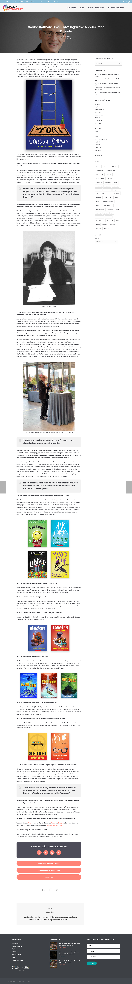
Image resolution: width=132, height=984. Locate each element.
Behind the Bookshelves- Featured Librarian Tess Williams (107, 75)
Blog (82, 8)
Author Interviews (96, 8)
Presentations (98, 153)
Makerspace (98, 147)
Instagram (61, 823)
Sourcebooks (110, 220)
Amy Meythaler (98, 107)
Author (104, 166)
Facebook (31, 823)
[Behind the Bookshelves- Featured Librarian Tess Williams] (53, 946)
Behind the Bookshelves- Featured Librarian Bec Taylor (107, 84)
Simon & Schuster (100, 220)
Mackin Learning (17, 946)
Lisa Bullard (66, 36)
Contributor (98, 123)
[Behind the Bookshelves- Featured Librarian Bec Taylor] (53, 964)
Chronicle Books (100, 178)
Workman (98, 228)
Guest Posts (107, 186)
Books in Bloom (99, 115)
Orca (117, 209)
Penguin (106, 213)
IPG (111, 197)
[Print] (43, 889)
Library (96, 136)
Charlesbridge (99, 174)
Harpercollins (116, 190)
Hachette (115, 186)
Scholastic (108, 217)
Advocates (97, 104)
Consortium (108, 182)
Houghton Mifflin (115, 193)
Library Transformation (101, 139)
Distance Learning (99, 128)
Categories (71, 8)
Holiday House (104, 193)
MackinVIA (97, 145)
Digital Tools (99, 186)
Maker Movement (100, 209)
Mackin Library (98, 142)
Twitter (53, 823)
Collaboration (99, 182)
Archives (97, 239)
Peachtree (98, 213)
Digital (96, 126)
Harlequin (98, 190)
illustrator (98, 197)
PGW (112, 213)
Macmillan (98, 205)
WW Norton (106, 228)
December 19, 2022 (66, 39)
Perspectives (98, 150)
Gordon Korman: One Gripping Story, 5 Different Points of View (107, 88)
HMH (97, 193)
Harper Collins (107, 190)
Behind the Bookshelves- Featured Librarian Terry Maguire (107, 93)
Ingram (105, 197)
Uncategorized (98, 155)
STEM (117, 220)
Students (104, 224)
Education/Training (116, 8)
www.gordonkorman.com (54, 825)
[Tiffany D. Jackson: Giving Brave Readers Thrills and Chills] (53, 955)
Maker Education (108, 205)
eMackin (97, 131)
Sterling (98, 224)
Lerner (116, 197)
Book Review (98, 112)
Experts (96, 134)
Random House (99, 217)
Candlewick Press (110, 170)
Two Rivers (112, 224)
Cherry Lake (108, 174)
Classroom (97, 118)
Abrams (98, 166)
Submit (92, 963)
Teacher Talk (99, 120)
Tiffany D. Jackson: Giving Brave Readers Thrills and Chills (108, 79)
